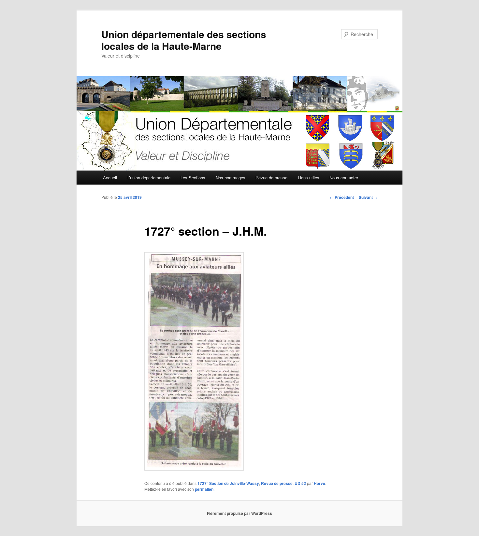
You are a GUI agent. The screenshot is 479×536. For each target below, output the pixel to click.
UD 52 (300, 483)
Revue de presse (271, 177)
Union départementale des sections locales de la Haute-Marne (183, 40)
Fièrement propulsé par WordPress (239, 513)
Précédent (342, 197)
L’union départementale (148, 177)
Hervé (319, 483)
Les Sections (193, 177)
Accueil (110, 177)
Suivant (368, 197)
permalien (204, 489)
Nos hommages (230, 177)
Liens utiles (308, 177)
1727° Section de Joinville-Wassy (228, 483)
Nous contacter (343, 177)
